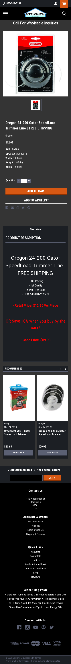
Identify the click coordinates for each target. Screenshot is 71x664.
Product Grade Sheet (35, 564)
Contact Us (35, 556)
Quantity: (10, 180)
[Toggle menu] (5, 13)
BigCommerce (22, 661)
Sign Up (40, 530)
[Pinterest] (28, 207)
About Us (35, 552)
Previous (61, 368)
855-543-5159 (13, 3)
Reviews (35, 577)
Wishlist (35, 526)
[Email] (12, 207)
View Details (18, 452)
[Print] (17, 207)
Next (66, 368)
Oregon (7, 423)
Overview (35, 229)
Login (30, 530)
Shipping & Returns (35, 534)
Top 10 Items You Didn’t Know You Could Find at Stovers (35, 603)
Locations (36, 560)
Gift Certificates (35, 521)
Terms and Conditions (35, 568)
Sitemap (37, 658)
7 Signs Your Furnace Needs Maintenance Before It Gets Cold (35, 594)
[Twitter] (23, 207)
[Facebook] (6, 207)
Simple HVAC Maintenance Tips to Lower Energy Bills (35, 607)
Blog (35, 573)
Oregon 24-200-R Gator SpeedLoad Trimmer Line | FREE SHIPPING (17, 434)
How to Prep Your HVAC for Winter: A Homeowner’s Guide (35, 599)
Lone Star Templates (50, 661)
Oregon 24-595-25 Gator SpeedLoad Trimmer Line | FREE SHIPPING (52, 434)
